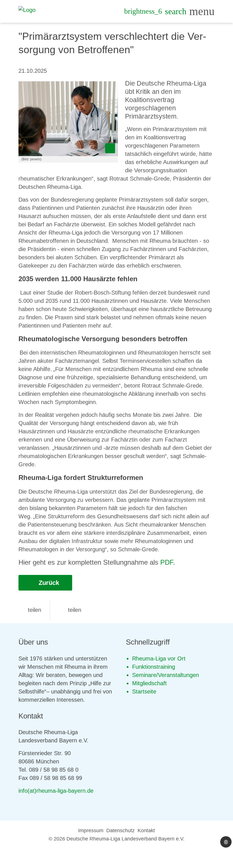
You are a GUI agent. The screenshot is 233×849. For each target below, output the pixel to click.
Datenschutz (120, 830)
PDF (166, 562)
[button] (29, 610)
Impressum (90, 830)
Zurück (48, 582)
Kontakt (146, 830)
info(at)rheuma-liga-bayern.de (55, 791)
